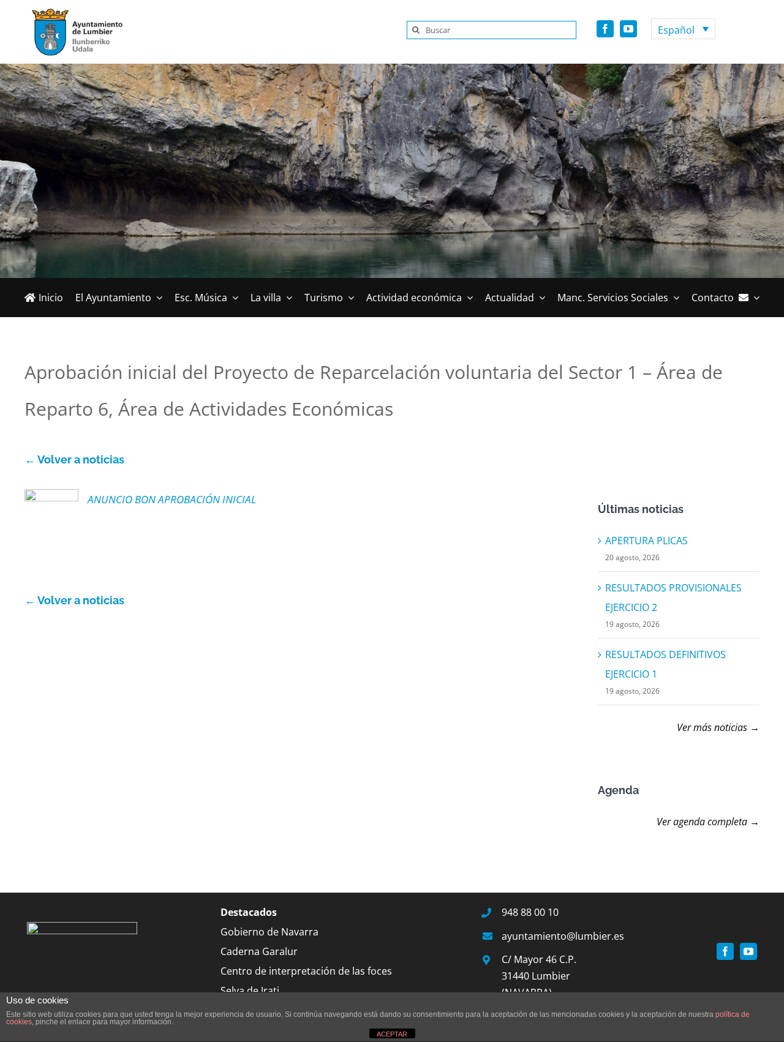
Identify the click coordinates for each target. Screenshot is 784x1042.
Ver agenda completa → (708, 821)
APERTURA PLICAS (646, 540)
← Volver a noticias (74, 459)
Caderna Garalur (259, 951)
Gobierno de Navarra (269, 932)
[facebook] (605, 28)
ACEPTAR (392, 1034)
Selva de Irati (250, 990)
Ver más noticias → (718, 727)
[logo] (73, 11)
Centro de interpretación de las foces (306, 971)
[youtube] (628, 28)
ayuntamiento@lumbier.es (563, 936)
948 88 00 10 (530, 912)
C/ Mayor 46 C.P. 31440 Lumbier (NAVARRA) (539, 976)
